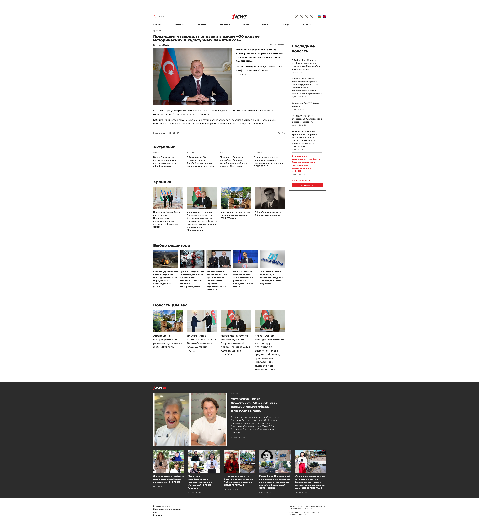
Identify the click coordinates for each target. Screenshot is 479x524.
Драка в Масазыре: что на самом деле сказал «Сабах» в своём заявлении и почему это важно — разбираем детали (192, 279)
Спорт (246, 25)
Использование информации (167, 509)
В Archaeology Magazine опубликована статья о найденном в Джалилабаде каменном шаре (306, 64)
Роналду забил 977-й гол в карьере (306, 104)
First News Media (161, 45)
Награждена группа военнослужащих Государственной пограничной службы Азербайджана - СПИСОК (235, 345)
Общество (201, 25)
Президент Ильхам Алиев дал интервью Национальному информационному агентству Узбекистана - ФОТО (166, 219)
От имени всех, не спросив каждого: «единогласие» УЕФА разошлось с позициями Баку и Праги (244, 279)
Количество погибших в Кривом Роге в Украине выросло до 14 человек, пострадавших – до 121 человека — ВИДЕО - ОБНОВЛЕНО (304, 139)
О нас (155, 512)
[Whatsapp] (174, 133)
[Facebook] (167, 133)
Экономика (224, 25)
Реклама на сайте (161, 506)
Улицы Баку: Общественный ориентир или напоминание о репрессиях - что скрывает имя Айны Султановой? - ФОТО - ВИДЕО (274, 482)
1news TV (307, 25)
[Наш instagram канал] (311, 16)
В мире (286, 25)
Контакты (157, 515)
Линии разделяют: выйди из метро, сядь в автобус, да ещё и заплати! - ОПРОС (168, 479)
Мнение (266, 25)
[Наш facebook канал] (301, 16)
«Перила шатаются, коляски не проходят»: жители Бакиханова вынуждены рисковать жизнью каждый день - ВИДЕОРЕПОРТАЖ (310, 482)
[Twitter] (170, 133)
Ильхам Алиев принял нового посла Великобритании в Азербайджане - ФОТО (201, 343)
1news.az (298, 508)
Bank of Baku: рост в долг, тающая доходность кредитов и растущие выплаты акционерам (271, 278)
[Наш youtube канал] (296, 16)
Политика (179, 25)
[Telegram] (177, 133)
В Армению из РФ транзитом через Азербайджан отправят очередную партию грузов (201, 161)
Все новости (307, 185)
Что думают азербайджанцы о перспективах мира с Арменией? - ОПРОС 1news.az (200, 482)
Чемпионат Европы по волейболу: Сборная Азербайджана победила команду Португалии (233, 161)
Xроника (157, 25)
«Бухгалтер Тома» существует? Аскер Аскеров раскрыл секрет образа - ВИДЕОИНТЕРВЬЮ (254, 404)
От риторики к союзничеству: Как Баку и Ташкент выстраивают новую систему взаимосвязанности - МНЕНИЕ (306, 163)
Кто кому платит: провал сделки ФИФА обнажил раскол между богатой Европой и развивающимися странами (218, 281)
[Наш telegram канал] (306, 16)
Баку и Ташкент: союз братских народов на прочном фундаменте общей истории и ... (164, 161)
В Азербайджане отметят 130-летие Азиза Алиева (268, 213)
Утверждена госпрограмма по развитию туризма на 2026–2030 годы (235, 215)
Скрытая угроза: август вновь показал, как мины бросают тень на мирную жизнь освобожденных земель (165, 279)
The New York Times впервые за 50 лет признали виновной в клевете (307, 119)
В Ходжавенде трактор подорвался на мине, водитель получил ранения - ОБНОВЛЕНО (269, 161)
